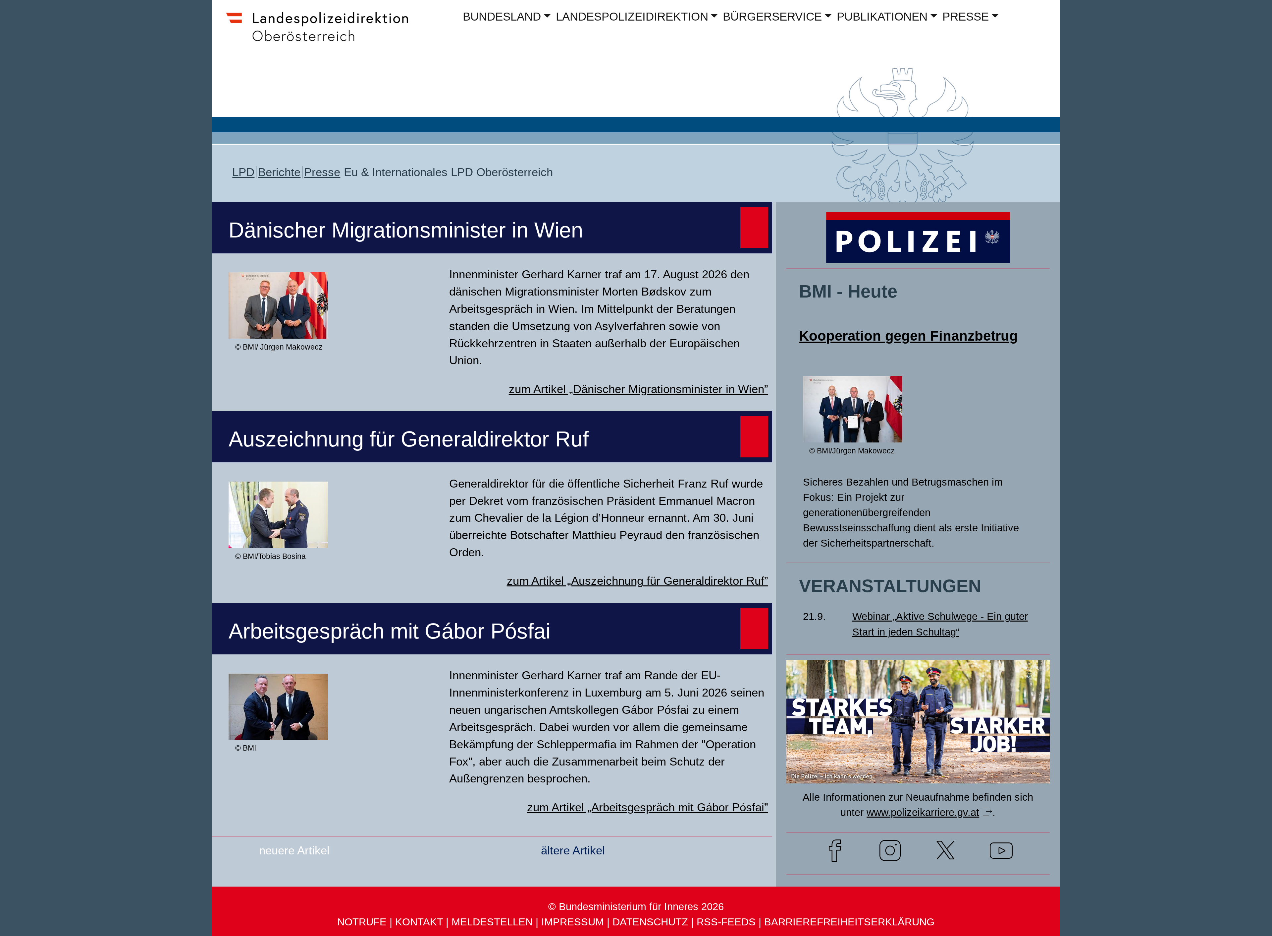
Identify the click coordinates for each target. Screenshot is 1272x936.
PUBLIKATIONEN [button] (882, 16)
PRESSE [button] (965, 16)
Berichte (279, 172)
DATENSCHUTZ (650, 922)
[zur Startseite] (323, 42)
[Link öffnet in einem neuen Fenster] (918, 771)
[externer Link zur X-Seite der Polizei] (945, 852)
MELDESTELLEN (492, 922)
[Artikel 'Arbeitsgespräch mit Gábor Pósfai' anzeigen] (278, 727)
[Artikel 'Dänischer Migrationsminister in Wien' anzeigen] (278, 326)
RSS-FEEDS (726, 922)
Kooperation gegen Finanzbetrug (908, 336)
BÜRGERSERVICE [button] (772, 16)
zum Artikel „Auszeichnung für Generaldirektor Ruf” (637, 580)
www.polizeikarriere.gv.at (923, 812)
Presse (322, 172)
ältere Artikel (573, 850)
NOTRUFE (362, 922)
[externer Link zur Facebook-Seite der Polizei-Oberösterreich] (835, 852)
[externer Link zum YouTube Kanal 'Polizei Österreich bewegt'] (1001, 852)
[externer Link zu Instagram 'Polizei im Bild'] (890, 852)
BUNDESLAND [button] (502, 16)
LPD (243, 172)
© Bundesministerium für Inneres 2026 (636, 906)
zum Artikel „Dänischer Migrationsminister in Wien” (638, 389)
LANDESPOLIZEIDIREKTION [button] (632, 16)
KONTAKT (419, 922)
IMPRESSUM (572, 922)
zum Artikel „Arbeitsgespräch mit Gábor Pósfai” (647, 807)
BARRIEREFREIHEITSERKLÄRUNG (849, 922)
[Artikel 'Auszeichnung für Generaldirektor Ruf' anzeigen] (278, 535)
